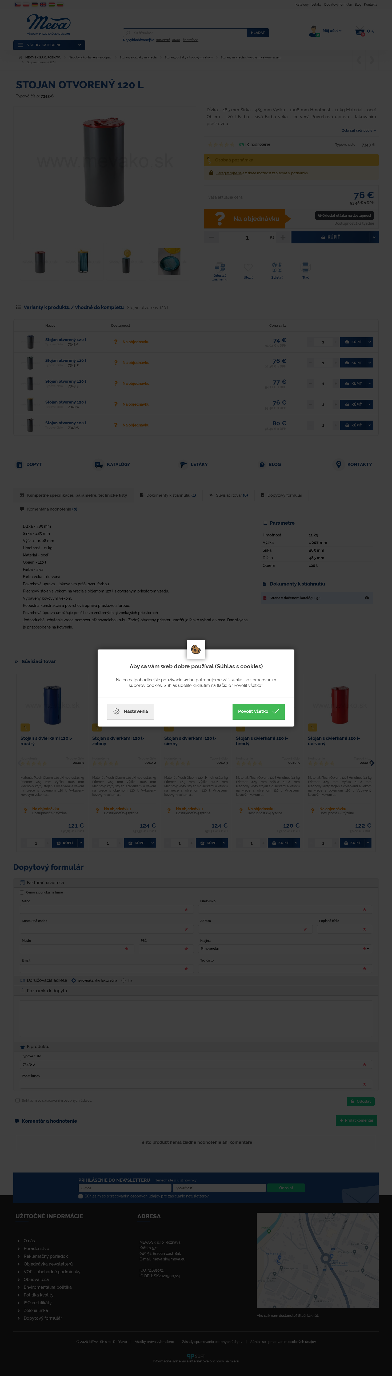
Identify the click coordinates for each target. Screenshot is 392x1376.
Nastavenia (136, 711)
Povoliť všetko (253, 711)
